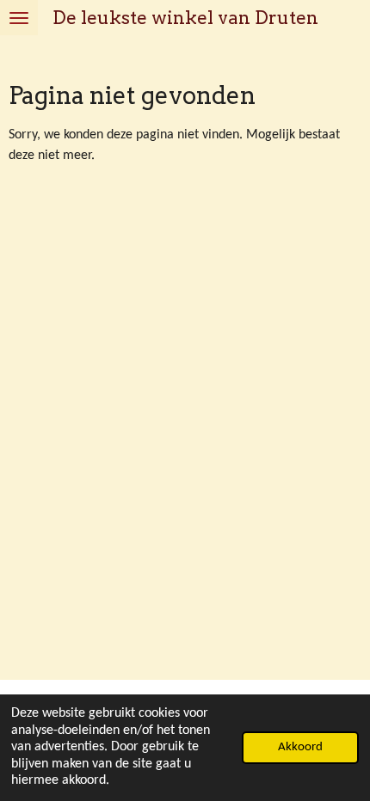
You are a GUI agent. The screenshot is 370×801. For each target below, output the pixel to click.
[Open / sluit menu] (19, 17)
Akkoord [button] (300, 747)
